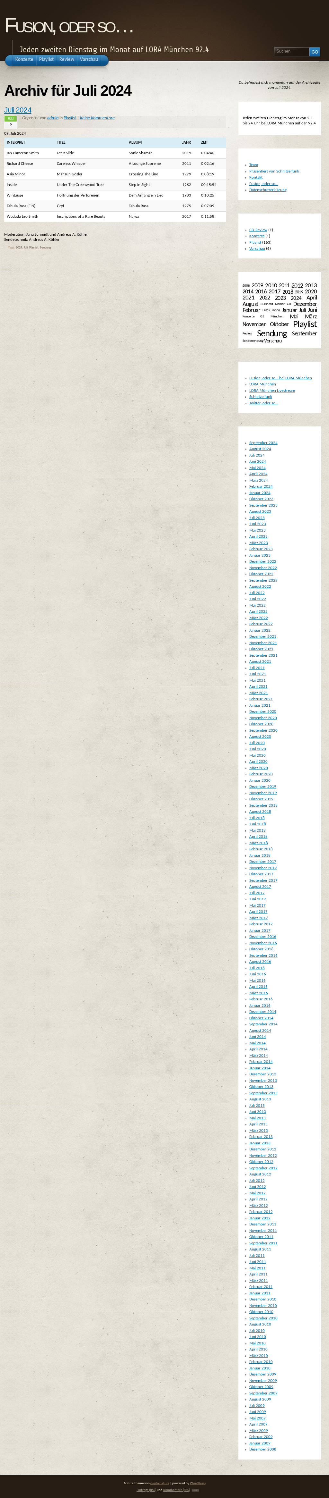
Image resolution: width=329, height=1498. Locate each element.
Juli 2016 (257, 968)
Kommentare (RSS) (176, 1490)
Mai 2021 (257, 680)
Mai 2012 (257, 1193)
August (250, 304)
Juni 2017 (257, 899)
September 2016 (263, 956)
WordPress (198, 1483)
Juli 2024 (17, 110)
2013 (311, 285)
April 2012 (258, 1199)
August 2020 (260, 737)
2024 (19, 247)
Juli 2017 (257, 893)
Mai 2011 (257, 1268)
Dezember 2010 (262, 1299)
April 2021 (258, 687)
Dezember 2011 (262, 1224)
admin (52, 118)
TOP (195, 1490)
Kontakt (255, 177)
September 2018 (263, 806)
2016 (261, 292)
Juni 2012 (257, 1187)
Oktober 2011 (261, 1237)
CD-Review (258, 230)
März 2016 (258, 993)
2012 (297, 286)
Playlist (70, 118)
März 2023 (258, 543)
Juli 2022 (257, 593)
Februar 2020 (261, 774)
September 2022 (263, 580)
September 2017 (263, 881)
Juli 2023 (257, 518)
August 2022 (260, 587)
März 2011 (258, 1281)
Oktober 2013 (261, 1087)
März (311, 317)
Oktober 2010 (261, 1312)
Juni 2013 (257, 1112)
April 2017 (258, 912)
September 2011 (263, 1243)
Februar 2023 (261, 549)
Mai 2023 (257, 530)
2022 (264, 298)
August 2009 (260, 1399)
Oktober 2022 (261, 574)
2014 (248, 292)
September (304, 334)
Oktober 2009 (261, 1387)
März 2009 (258, 1431)
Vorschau (257, 249)
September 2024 (263, 443)
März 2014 (258, 1056)
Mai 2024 (257, 468)
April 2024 (258, 474)
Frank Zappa (271, 310)
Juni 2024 (257, 461)
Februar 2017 (261, 924)
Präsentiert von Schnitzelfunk (274, 171)
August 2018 (260, 812)
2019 (299, 292)
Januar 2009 (260, 1443)
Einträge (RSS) (146, 1490)
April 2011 (258, 1274)
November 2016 (263, 943)
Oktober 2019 (261, 799)
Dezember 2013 (262, 1074)
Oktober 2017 (261, 874)
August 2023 (260, 511)
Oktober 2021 (261, 649)
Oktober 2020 (261, 724)
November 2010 (263, 1306)
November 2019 (263, 793)
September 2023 (263, 505)
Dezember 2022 (262, 562)
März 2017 (258, 918)
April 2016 (258, 987)
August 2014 (260, 1031)
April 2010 (258, 1349)
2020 (311, 292)
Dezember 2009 (262, 1374)
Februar (252, 310)
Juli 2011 (257, 1256)
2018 (287, 292)
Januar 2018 (260, 856)
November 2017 (263, 868)
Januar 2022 (260, 630)
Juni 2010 (257, 1337)
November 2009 (263, 1381)
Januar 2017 (260, 931)
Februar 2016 (261, 999)
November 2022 (263, 568)
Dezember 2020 (262, 712)
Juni (312, 310)
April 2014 (258, 1049)
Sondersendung (253, 341)
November (254, 324)
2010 (271, 286)
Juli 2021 (257, 668)
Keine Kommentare (97, 118)
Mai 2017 (257, 906)
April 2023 (258, 536)
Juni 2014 (257, 1037)
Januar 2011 (260, 1293)
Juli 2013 (257, 1106)
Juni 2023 (257, 524)
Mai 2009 (257, 1418)
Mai (294, 317)
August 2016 (260, 962)
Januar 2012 (260, 1218)
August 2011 (260, 1249)
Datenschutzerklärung (268, 190)
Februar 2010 (261, 1362)
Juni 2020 (257, 749)
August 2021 (260, 662)
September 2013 (263, 1093)
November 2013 (263, 1081)
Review (247, 333)
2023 (280, 298)
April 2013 (258, 1124)
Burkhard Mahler (272, 304)
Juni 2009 (257, 1412)
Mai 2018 (257, 831)
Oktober (279, 324)
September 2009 (263, 1393)
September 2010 (263, 1318)
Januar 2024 (260, 493)
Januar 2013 (260, 1143)
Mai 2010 (257, 1343)
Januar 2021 (260, 705)
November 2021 (263, 643)
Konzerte (256, 236)
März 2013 (258, 1131)
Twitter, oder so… (263, 403)
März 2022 (258, 618)
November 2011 (263, 1231)
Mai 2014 (257, 1043)
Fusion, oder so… (68, 25)
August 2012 (260, 1174)
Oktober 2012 (261, 1162)
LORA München (262, 384)
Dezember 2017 (262, 862)
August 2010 (260, 1324)
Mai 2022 (257, 605)
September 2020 (263, 730)
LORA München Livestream (272, 391)
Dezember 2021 (262, 637)
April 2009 (258, 1424)
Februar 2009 (261, 1437)
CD (289, 304)
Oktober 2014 (261, 1018)
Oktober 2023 (261, 499)
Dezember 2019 (262, 787)
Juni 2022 (257, 599)
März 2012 (258, 1206)
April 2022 (258, 612)
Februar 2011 (261, 1287)
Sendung (45, 247)
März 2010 (258, 1356)
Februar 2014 (261, 1062)
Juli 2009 (257, 1406)
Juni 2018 (257, 824)
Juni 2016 (257, 974)
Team (253, 165)
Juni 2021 (257, 674)
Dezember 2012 (262, 1149)
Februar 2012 (261, 1212)
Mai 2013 (257, 1118)
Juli (26, 247)
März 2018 (258, 843)
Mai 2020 (257, 755)
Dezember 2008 (262, 1449)
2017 (274, 292)
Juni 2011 (257, 1262)
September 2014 (263, 1024)
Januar (289, 310)
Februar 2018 (261, 849)
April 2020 (258, 762)
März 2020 (258, 768)
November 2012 (263, 1156)
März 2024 (258, 480)
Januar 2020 (260, 780)
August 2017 (260, 887)
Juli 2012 (257, 1181)
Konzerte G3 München (263, 316)
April (312, 298)
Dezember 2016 (262, 937)
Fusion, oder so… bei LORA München (280, 378)
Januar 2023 (260, 555)
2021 (248, 298)
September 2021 (263, 655)
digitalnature (159, 1483)
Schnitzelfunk (260, 397)
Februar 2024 (261, 486)
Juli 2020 (257, 743)
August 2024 (260, 449)
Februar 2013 (261, 1137)
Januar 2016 (260, 1006)
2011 (284, 286)
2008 (246, 286)
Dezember (305, 304)
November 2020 (263, 718)
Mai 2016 (257, 981)
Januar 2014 (260, 1068)
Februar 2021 (261, 699)
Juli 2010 (257, 1331)
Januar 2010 (260, 1368)
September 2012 (263, 1168)
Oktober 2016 (261, 949)
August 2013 (260, 1099)
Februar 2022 (261, 624)
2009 (257, 286)
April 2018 (258, 837)
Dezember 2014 (262, 1012)
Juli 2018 (257, 818)
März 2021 (258, 693)
